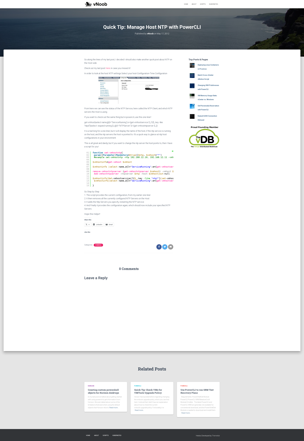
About (194, 4)
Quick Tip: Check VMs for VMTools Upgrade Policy (148, 391)
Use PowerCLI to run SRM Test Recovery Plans (197, 391)
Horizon (91, 386)
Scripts (203, 4)
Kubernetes (213, 4)
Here (108, 68)
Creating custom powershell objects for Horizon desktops (103, 391)
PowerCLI (98, 245)
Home (186, 4)
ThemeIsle (216, 436)
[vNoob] (96, 4)
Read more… (114, 408)
